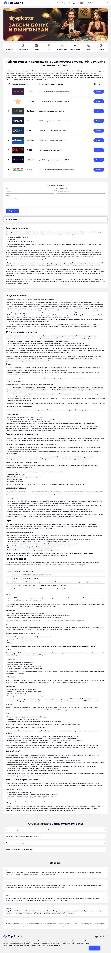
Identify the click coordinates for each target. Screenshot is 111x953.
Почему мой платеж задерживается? (18, 843)
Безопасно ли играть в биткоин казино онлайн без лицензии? (27, 830)
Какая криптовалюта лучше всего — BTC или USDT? (23, 836)
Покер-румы (72, 3)
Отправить (12, 211)
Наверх (93, 948)
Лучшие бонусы (61, 3)
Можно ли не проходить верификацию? (20, 849)
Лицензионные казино (33, 3)
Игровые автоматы (48, 3)
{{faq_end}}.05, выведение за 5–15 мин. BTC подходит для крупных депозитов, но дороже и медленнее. (42, 837)
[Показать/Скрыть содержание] (105, 219)
